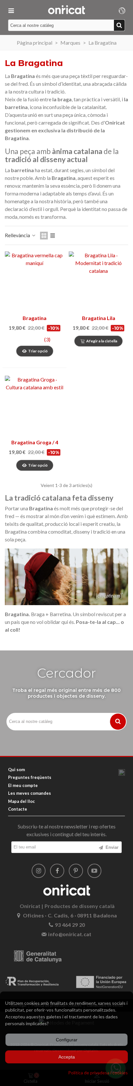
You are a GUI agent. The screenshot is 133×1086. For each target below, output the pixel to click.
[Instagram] (39, 871)
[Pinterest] (76, 871)
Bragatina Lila (98, 318)
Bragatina (34, 318)
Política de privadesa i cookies (98, 1072)
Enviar (111, 847)
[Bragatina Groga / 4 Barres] (34, 405)
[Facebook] (57, 871)
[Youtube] (94, 871)
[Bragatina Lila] (98, 281)
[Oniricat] (66, 9)
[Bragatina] (34, 281)
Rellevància (18, 235)
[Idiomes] (122, 10)
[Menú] (11, 10)
